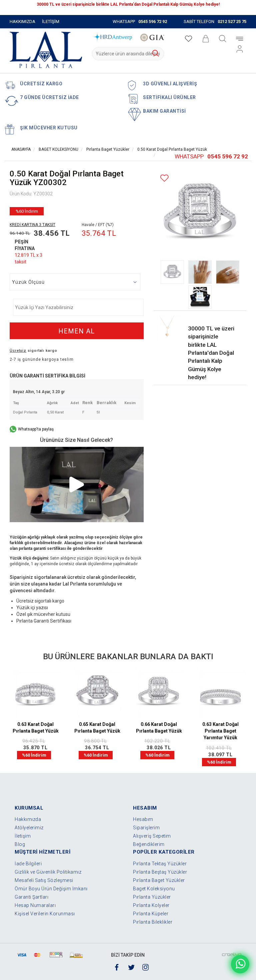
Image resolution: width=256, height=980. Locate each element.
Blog (20, 844)
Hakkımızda (28, 819)
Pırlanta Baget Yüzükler (107, 149)
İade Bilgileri (28, 863)
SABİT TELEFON (215, 21)
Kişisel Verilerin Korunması (45, 913)
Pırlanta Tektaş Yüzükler (160, 863)
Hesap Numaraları (35, 905)
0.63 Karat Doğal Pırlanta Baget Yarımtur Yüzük (220, 731)
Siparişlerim (146, 827)
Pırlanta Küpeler (150, 913)
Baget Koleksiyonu (154, 888)
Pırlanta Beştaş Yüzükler (160, 872)
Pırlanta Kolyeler (151, 905)
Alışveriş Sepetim (152, 836)
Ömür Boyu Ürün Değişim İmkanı (51, 888)
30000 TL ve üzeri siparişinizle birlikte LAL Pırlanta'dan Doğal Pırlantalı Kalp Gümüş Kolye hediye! (211, 352)
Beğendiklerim (149, 844)
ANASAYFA (21, 149)
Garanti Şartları (31, 897)
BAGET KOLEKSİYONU (58, 149)
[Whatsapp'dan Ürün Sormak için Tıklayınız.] (240, 964)
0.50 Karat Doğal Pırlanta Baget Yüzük (172, 149)
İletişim (23, 836)
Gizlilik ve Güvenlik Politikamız (48, 872)
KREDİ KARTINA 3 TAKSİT (32, 224)
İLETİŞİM (50, 21)
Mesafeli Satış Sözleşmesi (44, 880)
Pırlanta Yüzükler (152, 897)
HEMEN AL (76, 331)
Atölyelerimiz (29, 827)
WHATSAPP (140, 21)
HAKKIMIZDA (22, 21)
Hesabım (143, 819)
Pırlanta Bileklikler (152, 922)
